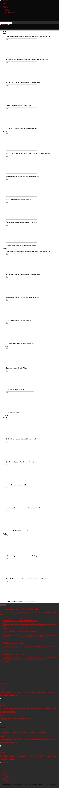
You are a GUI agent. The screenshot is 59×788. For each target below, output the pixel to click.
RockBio (5, 534)
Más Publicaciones (5, 661)
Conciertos (6, 10)
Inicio (4, 3)
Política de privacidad (9, 12)
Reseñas (5, 9)
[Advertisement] (17, 672)
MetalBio (5, 417)
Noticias (5, 5)
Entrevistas (6, 7)
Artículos (5, 6)
